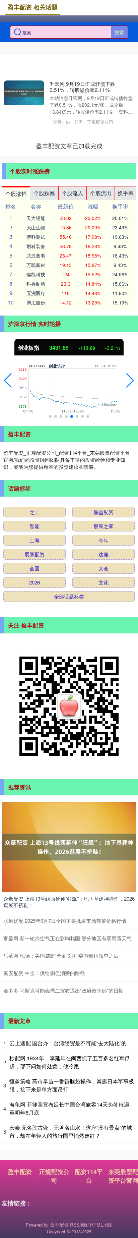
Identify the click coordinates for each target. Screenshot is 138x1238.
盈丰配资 (20, 1171)
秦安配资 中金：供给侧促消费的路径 (44, 972)
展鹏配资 (34, 554)
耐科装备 (35, 246)
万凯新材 (35, 265)
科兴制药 (35, 283)
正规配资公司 (54, 1176)
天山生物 (35, 227)
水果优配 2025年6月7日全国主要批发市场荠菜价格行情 (64, 920)
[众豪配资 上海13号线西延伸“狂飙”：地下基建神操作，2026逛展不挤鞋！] (69, 846)
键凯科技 (35, 274)
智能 (34, 525)
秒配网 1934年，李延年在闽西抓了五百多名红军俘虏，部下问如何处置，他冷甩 (69, 1062)
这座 (103, 554)
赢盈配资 (103, 511)
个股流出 (101, 193)
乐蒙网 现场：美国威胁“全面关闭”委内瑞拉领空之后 (61, 955)
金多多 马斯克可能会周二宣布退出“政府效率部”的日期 (63, 990)
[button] (7, 380)
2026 (34, 582)
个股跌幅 (44, 193)
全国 (34, 568)
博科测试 (35, 236)
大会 (103, 568)
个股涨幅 (16, 194)
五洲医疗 (35, 293)
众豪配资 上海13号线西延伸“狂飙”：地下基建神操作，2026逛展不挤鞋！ (69, 902)
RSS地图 (79, 1224)
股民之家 (103, 525)
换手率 (126, 193)
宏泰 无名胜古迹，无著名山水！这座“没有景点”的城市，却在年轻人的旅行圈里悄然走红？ (70, 1131)
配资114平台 (89, 1176)
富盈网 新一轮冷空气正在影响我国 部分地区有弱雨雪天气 (67, 938)
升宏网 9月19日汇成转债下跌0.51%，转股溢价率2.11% (82, 86)
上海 (34, 540)
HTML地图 (101, 1224)
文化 (103, 582)
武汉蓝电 (35, 255)
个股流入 (72, 193)
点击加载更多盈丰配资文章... (69, 145)
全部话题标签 (69, 596)
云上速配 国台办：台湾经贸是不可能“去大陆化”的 (68, 1043)
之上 (34, 511)
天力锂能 (35, 218)
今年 (103, 540)
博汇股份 (35, 302)
